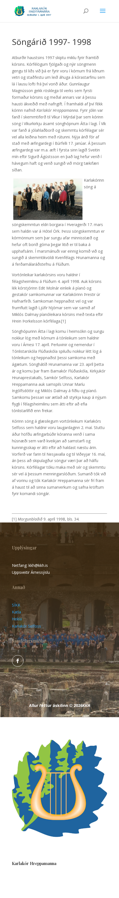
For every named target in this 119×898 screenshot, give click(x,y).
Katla (16, 612)
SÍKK (16, 605)
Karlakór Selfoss (26, 626)
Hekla (17, 619)
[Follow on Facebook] (18, 661)
